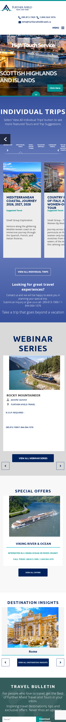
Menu (55, 27)
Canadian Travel (52, 145)
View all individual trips (33, 272)
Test (5, 139)
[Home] (16, 8)
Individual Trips (20, 145)
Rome (33, 651)
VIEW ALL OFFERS (33, 572)
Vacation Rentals (41, 145)
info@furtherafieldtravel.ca (36, 21)
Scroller (36, 93)
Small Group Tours (31, 146)
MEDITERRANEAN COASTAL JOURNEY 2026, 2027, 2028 (21, 201)
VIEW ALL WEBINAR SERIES (33, 458)
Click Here (55, 88)
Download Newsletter (40, 720)
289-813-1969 (50, 302)
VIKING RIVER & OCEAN (33, 544)
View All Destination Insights (33, 662)
